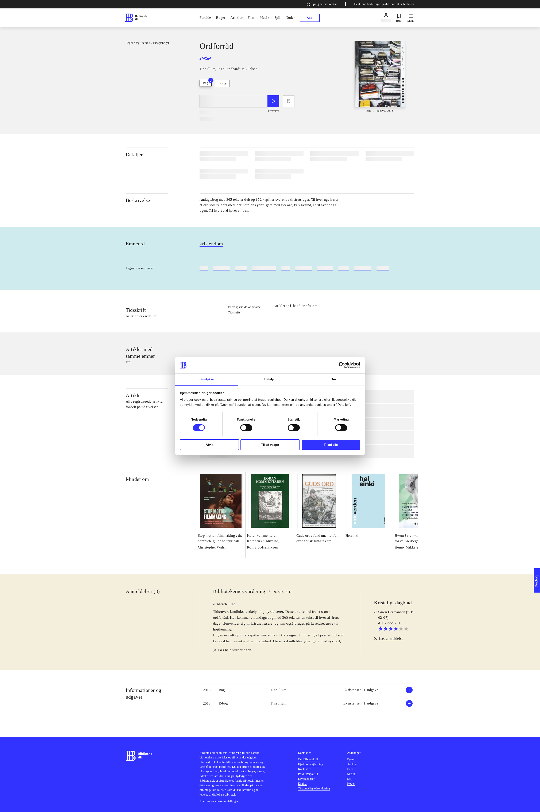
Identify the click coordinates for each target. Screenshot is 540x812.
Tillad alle (331, 444)
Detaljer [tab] (270, 379)
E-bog (222, 83)
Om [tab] (333, 379)
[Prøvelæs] (273, 101)
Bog (205, 83)
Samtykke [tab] (207, 379)
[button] (307, 690)
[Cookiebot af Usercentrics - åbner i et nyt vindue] (341, 365)
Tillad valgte (270, 444)
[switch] (246, 427)
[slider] (379, 77)
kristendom (211, 243)
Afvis (209, 444)
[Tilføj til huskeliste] (288, 101)
